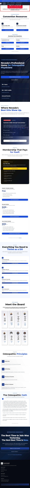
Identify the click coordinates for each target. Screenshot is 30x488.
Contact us (20, 237)
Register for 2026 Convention (15, 448)
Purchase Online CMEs (10, 4)
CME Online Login (18, 4)
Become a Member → (15, 79)
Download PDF (8, 42)
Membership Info (18, 2)
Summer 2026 (2, 468)
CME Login (2, 471)
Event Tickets (13, 2)
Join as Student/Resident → (15, 199)
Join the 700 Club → (15, 168)
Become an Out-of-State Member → (15, 233)
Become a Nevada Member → (15, 216)
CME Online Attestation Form (4, 476)
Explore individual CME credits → (17, 454)
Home (8, 2)
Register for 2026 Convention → (15, 140)
